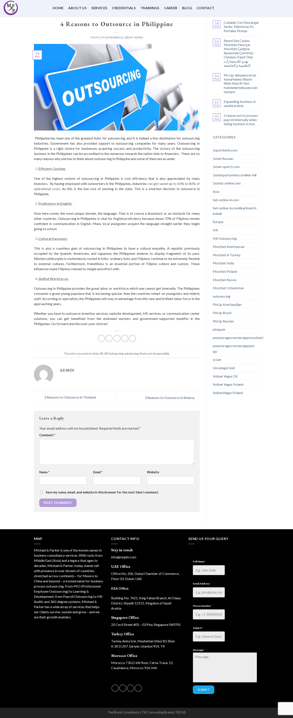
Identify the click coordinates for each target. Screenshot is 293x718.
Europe (218, 222)
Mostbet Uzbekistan (228, 288)
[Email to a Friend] (117, 338)
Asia (95, 353)
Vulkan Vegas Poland (228, 384)
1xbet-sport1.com (226, 167)
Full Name (199, 561)
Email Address (202, 583)
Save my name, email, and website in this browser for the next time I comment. (102, 492)
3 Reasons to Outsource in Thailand (70, 397)
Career (170, 8)
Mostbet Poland (225, 271)
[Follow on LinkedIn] (287, 8)
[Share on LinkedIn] (132, 338)
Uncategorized (224, 368)
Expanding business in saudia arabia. (240, 103)
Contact (205, 8)
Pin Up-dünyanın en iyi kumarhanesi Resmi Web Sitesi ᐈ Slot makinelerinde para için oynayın (240, 83)
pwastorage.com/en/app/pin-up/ (234, 348)
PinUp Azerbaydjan (227, 304)
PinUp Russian (223, 321)
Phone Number (202, 605)
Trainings (149, 8)
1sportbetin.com (225, 150)
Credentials (124, 8)
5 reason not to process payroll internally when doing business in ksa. (241, 119)
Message (199, 650)
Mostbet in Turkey (226, 255)
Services (99, 8)
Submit (204, 689)
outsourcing (131, 353)
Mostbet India (223, 263)
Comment (47, 435)
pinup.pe (219, 329)
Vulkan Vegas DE (225, 376)
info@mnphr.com (123, 557)
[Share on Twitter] (109, 338)
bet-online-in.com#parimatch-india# (235, 211)
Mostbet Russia (224, 280)
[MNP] (24, 8)
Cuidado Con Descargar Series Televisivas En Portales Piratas (241, 26)
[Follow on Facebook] (270, 8)
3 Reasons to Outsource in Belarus (170, 398)
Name (44, 472)
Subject (198, 628)
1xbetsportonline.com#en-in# (235, 175)
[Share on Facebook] (101, 338)
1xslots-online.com (227, 183)
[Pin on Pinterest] (124, 338)
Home (58, 8)
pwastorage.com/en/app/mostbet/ (238, 338)
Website (153, 472)
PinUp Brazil (222, 313)
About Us (77, 8)
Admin (138, 37)
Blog (187, 8)
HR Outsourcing (113, 353)
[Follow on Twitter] (281, 8)
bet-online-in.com (226, 200)
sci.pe (217, 359)
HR (101, 353)
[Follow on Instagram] (276, 8)
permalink (163, 353)
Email (98, 472)
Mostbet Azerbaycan (229, 246)
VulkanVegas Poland (228, 393)
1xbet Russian (223, 158)
